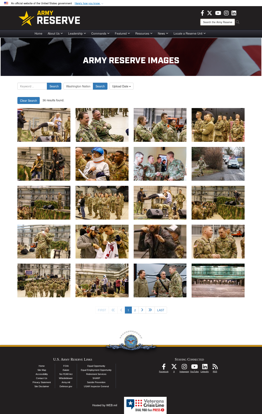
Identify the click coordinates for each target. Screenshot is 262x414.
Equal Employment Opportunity (96, 370)
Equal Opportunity (96, 366)
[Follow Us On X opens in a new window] (174, 367)
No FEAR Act (65, 374)
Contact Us (41, 378)
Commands (98, 33)
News (161, 33)
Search (54, 86)
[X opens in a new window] (209, 12)
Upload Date (120, 86)
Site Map (41, 370)
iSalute (66, 370)
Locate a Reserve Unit (188, 33)
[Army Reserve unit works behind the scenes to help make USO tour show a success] (43, 125)
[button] (89, 3)
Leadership (75, 33)
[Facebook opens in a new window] (202, 12)
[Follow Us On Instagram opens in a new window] (184, 367)
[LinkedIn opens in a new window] (234, 12)
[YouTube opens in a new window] (218, 12)
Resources (142, 33)
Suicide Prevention (96, 382)
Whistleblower (66, 378)
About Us (54, 33)
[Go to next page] (142, 310)
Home (38, 33)
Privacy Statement (42, 382)
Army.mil (66, 382)
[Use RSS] (215, 367)
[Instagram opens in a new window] (226, 12)
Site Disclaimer (41, 386)
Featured (121, 33)
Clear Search (28, 100)
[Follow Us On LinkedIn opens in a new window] (205, 367)
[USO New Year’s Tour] (102, 241)
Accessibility (42, 374)
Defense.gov (66, 386)
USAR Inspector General (96, 386)
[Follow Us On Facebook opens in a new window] (164, 367)
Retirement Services (96, 374)
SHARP (96, 378)
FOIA (66, 366)
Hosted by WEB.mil (104, 405)
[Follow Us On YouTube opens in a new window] (194, 367)
